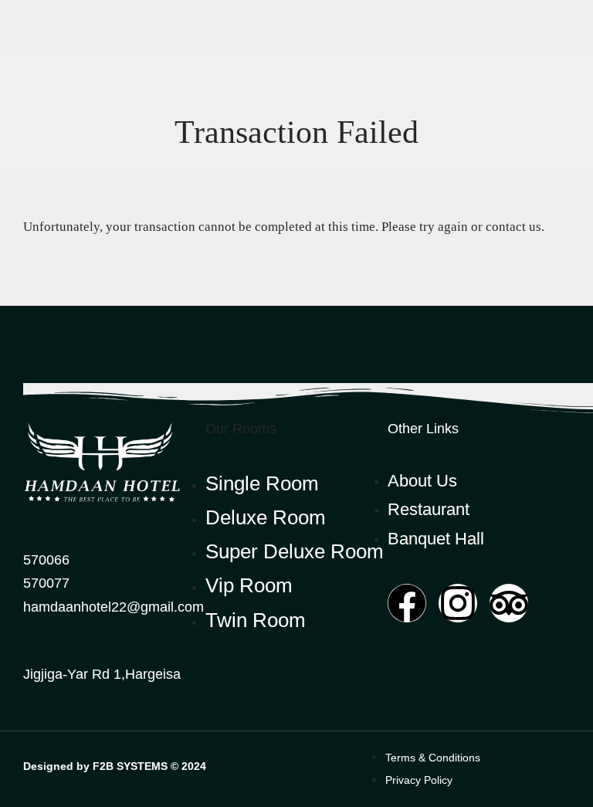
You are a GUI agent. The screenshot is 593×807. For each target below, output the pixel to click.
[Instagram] (458, 603)
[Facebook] (407, 603)
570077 (46, 583)
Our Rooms (240, 428)
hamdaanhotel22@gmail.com (113, 607)
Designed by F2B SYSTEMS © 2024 (114, 766)
